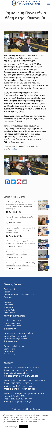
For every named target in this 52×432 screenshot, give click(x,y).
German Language (12, 325)
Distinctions (9, 348)
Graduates (9, 351)
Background (9, 289)
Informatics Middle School (16, 336)
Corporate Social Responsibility (19, 294)
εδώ (15, 149)
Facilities (8, 291)
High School (9, 312)
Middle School (10, 310)
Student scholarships (14, 346)
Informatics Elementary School (18, 333)
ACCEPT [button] (23, 426)
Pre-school (9, 304)
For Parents (9, 354)
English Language (12, 320)
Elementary (9, 307)
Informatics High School (15, 338)
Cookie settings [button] (10, 426)
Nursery (7, 302)
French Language (12, 323)
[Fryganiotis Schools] (26, 3)
